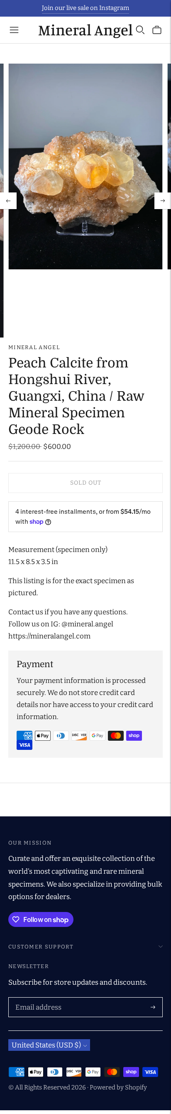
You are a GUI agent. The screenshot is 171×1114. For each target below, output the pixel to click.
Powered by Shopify (118, 1087)
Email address (37, 998)
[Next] (162, 200)
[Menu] (14, 30)
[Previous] (8, 200)
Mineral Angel (34, 347)
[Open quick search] (140, 30)
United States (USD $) (46, 1045)
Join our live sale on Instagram (85, 8)
